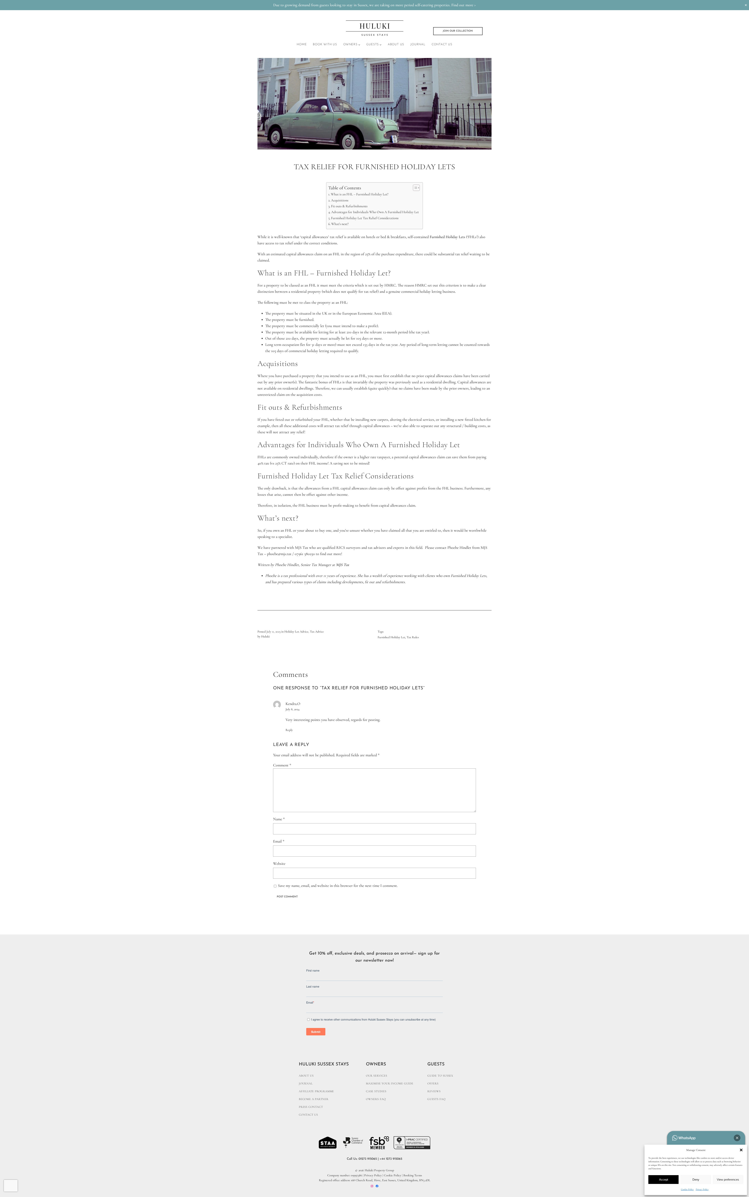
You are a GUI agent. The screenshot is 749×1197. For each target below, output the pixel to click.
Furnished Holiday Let (391, 637)
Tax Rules (413, 637)
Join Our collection (458, 31)
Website (279, 863)
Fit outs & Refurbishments (349, 206)
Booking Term (412, 1175)
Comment (282, 765)
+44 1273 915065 (391, 1159)
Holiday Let (455, 237)
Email (278, 841)
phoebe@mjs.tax (279, 554)
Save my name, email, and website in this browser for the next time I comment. (338, 885)
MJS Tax (342, 564)
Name (279, 819)
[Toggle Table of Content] (414, 187)
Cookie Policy (687, 1189)
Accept (663, 1179)
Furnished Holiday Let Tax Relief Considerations (364, 218)
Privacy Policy (702, 1189)
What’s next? (340, 224)
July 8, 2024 (292, 709)
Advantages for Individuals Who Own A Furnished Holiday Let (375, 212)
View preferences (728, 1179)
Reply (289, 730)
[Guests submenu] (381, 45)
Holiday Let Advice (296, 632)
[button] (741, 1150)
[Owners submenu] (359, 45)
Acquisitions (339, 200)
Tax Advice (317, 632)
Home (302, 44)
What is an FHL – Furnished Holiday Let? (359, 194)
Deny (695, 1179)
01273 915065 (368, 1159)
